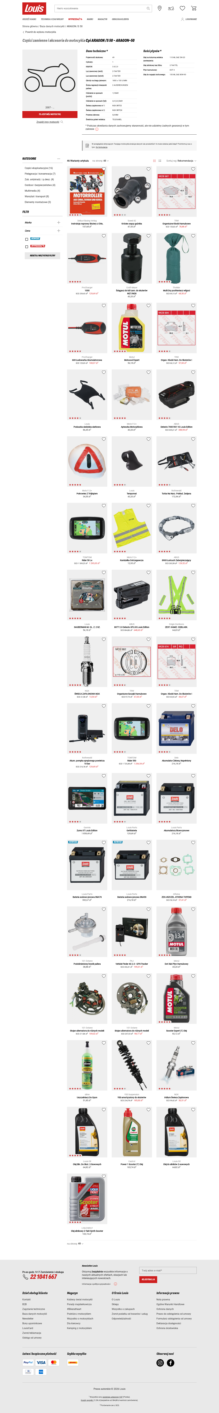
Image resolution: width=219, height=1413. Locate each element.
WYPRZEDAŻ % (38, 246)
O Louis (116, 1299)
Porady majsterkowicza (79, 1304)
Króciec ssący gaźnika (132, 223)
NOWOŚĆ (35, 238)
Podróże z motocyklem (79, 1313)
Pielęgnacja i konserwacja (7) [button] (40, 173)
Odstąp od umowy (32, 1337)
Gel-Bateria (132, 830)
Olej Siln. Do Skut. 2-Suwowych (87, 1164)
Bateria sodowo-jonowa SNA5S (131, 897)
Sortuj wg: (171, 160)
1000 (87, 290)
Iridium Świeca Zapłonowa (176, 1097)
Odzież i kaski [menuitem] (29, 19)
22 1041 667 (43, 1277)
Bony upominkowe (32, 1323)
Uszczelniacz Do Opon (87, 1097)
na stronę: (97, 160)
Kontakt (26, 1299)
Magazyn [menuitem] (102, 19)
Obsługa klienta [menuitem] (120, 19)
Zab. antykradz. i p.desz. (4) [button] (39, 179)
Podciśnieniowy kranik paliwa (87, 964)
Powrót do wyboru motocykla (40, 32)
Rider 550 (131, 760)
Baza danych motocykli (34, 1313)
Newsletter (27, 1318)
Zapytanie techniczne (33, 1309)
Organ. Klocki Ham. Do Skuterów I (176, 360)
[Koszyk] (194, 8)
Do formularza (101, 147)
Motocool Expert (131, 360)
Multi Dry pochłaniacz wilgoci (176, 290)
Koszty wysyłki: (87, 1400)
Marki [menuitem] (90, 19)
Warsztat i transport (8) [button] (37, 196)
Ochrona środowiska (167, 1328)
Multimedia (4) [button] (32, 190)
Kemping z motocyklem (79, 1328)
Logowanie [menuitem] (191, 19)
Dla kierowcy (73, 1323)
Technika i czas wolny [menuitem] (52, 19)
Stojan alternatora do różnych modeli (87, 1031)
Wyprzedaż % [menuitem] (75, 19)
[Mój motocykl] (171, 8)
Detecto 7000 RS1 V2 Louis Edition (176, 427)
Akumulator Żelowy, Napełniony (176, 760)
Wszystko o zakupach (123, 1309)
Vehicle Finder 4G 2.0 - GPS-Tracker (132, 964)
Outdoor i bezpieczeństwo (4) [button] (40, 185)
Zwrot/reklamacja (31, 1333)
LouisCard (27, 1328)
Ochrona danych (165, 1309)
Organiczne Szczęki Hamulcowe (131, 694)
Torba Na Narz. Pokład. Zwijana (176, 493)
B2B (24, 1304)
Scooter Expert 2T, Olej (176, 1031)
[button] (148, 8)
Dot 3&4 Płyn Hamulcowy (176, 964)
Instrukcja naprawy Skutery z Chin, (87, 223)
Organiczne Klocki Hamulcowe (177, 223)
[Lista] (160, 161)
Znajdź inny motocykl (47, 122)
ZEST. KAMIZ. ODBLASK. (176, 627)
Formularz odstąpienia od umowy (174, 1318)
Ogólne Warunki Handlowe (170, 1304)
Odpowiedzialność (121, 1318)
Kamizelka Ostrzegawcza (131, 560)
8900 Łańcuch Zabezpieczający (176, 560)
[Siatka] (154, 160)
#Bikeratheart (74, 1309)
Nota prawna (163, 1299)
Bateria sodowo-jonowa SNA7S (87, 897)
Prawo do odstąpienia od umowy (173, 1313)
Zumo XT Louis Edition (87, 830)
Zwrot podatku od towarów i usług (130, 1313)
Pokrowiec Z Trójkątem (87, 493)
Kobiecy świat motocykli (80, 1299)
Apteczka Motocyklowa (132, 427)
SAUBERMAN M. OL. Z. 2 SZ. (87, 627)
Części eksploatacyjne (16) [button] (39, 168)
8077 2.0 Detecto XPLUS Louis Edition (131, 627)
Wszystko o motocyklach (80, 1318)
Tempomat (132, 493)
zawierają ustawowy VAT (112, 1397)
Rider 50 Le (87, 560)
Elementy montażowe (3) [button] (38, 202)
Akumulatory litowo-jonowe (176, 830)
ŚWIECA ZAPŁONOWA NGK (87, 694)
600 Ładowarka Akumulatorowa (87, 360)
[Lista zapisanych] (182, 8)
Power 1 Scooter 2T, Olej (132, 1164)
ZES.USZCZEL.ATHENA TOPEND (176, 897)
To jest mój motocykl (50, 114)
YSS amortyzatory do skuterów (132, 1097)
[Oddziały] (160, 8)
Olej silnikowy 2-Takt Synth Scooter (87, 1231)
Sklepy (115, 1304)
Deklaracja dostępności (168, 1323)
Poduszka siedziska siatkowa (87, 427)
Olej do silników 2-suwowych (176, 1164)
